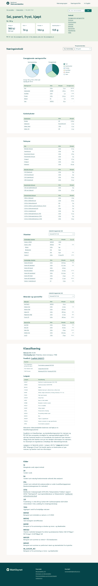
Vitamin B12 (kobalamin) (29, 278)
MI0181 (51, 91)
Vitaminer (70, 24)
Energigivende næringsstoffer (76, 18)
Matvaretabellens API (41, 571)
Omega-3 (26, 159)
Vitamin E (26, 255)
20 (50, 281)
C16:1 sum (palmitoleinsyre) (30, 187)
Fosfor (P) (26, 317)
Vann (25, 101)
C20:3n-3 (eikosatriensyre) (30, 203)
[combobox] (76, 10)
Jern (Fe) (26, 325)
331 (59, 121)
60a (59, 203)
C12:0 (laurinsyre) (28, 172)
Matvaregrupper (62, 3)
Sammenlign (69, 49)
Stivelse (26, 121)
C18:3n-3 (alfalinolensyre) (30, 200)
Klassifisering (71, 30)
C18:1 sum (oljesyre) (28, 190)
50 (50, 98)
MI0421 (52, 270)
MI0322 (52, 244)
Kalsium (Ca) (27, 306)
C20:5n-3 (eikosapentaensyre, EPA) (32, 213)
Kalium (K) (26, 312)
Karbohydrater (72, 22)
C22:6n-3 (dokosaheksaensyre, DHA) (33, 218)
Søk (88, 10)
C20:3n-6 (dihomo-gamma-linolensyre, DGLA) (35, 205)
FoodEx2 (26, 433)
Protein (26, 96)
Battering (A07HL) (42, 371)
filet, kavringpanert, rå (49, 36)
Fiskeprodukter (19, 10)
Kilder (69, 32)
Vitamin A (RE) (27, 244)
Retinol (26, 247)
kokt (12, 36)
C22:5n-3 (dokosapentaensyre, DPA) (33, 216)
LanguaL (26, 445)
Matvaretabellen (17, 4)
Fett (25, 88)
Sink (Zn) (26, 327)
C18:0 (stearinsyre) (28, 180)
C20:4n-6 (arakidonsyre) (30, 211)
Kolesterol (26, 164)
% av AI (72, 239)
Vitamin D (26, 252)
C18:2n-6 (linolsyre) (28, 198)
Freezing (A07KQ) (52, 371)
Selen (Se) (26, 330)
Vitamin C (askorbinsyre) (30, 281)
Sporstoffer (71, 28)
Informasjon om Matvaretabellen (43, 573)
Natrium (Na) (27, 309)
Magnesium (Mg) (28, 314)
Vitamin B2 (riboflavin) (29, 265)
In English (87, 3)
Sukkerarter (26, 123)
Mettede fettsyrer (28, 148)
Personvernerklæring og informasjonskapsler (46, 576)
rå (29, 36)
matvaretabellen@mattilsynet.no (72, 571)
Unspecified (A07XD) (43, 368)
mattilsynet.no (39, 578)
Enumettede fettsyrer (29, 154)
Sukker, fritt (26, 129)
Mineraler (70, 26)
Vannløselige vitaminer (29, 260)
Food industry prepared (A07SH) (46, 365)
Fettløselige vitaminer (29, 239)
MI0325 (52, 242)
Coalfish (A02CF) (37, 358)
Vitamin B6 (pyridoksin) (29, 273)
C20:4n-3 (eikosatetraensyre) (31, 208)
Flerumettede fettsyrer (29, 156)
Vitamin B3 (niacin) (28, 268)
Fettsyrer (70, 20)
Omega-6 (26, 161)
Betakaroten (28, 249)
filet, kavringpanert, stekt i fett (21, 36)
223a (51, 88)
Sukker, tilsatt (27, 126)
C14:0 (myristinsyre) (29, 174)
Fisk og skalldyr (10, 10)
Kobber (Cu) (27, 332)
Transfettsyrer (27, 151)
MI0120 (52, 304)
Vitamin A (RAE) (28, 242)
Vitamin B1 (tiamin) (28, 262)
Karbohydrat (27, 91)
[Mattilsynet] (14, 569)
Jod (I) (25, 335)
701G (59, 126)
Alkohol (26, 98)
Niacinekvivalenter (28, 270)
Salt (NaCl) (26, 304)
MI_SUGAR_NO (62, 123)
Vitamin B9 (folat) (28, 275)
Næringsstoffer (76, 3)
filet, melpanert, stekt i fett (36, 36)
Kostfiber (26, 93)
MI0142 (52, 101)
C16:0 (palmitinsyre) (28, 177)
